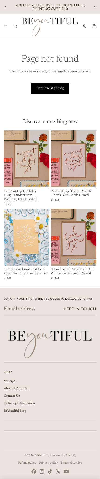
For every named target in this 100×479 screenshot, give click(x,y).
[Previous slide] (5, 7)
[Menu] (5, 26)
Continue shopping (50, 88)
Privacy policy (48, 462)
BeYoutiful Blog (15, 411)
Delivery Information (19, 403)
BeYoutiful (41, 455)
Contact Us (12, 396)
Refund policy (27, 462)
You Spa (9, 381)
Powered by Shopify (63, 455)
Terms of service (71, 462)
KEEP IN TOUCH (79, 309)
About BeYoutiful (16, 388)
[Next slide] (95, 7)
